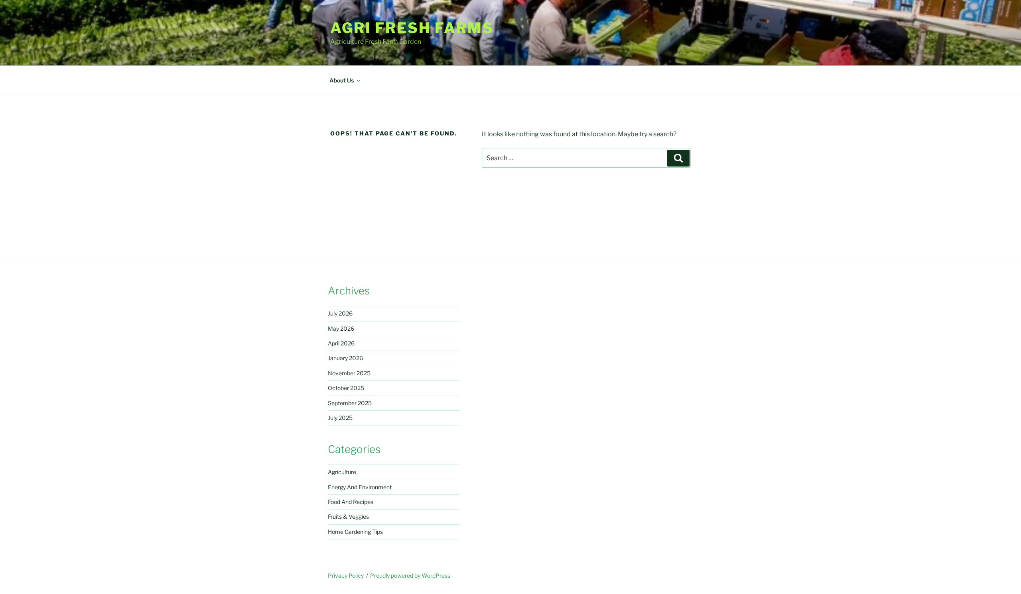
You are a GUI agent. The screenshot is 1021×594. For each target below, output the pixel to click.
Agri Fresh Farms (412, 28)
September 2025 (350, 403)
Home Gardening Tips (355, 531)
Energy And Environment (360, 487)
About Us (341, 80)
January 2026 (345, 358)
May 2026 (341, 328)
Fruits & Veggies (348, 516)
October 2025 (346, 387)
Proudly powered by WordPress (410, 575)
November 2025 (349, 373)
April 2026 (341, 343)
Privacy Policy (346, 575)
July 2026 (340, 313)
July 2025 (340, 417)
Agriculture (342, 472)
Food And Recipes (350, 501)
